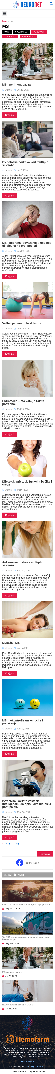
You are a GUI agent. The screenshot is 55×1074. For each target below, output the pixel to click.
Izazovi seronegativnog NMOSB (17, 1004)
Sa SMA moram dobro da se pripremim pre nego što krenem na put (27, 938)
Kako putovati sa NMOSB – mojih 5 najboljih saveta (26, 904)
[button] (4, 13)
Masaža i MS (11, 642)
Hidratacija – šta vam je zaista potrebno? (23, 402)
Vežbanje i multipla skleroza (21, 323)
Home (5, 21)
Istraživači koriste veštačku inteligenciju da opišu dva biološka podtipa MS (26, 803)
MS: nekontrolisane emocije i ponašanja (22, 722)
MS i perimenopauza (16, 84)
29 (17, 844)
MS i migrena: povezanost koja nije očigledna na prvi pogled (26, 244)
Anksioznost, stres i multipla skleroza (22, 564)
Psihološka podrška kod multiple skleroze (25, 163)
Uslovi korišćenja (27, 1061)
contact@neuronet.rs (36, 1066)
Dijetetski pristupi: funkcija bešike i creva (27, 483)
